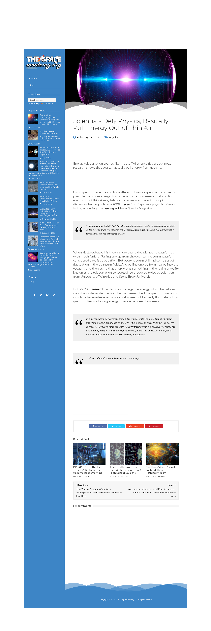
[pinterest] (53, 294)
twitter (31, 85)
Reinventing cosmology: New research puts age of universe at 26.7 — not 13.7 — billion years (50, 119)
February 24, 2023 (88, 137)
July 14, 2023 (35, 128)
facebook (32, 78)
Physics (113, 137)
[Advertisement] (105, 20)
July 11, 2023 (46, 158)
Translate (50, 103)
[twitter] (40, 294)
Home (31, 282)
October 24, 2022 (48, 233)
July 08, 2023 (35, 270)
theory (125, 204)
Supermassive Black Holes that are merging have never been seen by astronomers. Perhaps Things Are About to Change (43, 260)
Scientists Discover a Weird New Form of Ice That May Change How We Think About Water (49, 241)
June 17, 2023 (35, 179)
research (98, 289)
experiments (125, 334)
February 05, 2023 (36, 249)
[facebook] (34, 294)
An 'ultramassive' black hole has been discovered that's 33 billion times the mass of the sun (50, 136)
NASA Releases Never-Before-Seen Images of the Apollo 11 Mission (49, 185)
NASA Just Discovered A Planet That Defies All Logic (49, 198)
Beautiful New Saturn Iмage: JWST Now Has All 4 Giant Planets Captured (50, 151)
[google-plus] (47, 294)
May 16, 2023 (35, 144)
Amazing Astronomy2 (125, 600)
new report (111, 208)
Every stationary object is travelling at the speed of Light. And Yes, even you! (49, 212)
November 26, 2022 (49, 219)
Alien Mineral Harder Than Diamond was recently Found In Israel (49, 226)
